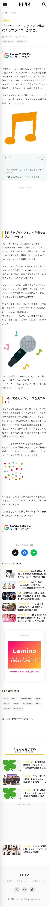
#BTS (14, 698)
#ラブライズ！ (8, 41)
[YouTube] (24, 889)
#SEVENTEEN (26, 698)
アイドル (6, 20)
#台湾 (38, 698)
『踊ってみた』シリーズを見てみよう (22, 177)
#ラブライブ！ (21, 41)
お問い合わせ (39, 881)
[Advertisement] (24, 212)
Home (4, 13)
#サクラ (7, 708)
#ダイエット (26, 703)
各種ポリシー (22, 881)
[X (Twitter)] (17, 889)
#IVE (6, 698)
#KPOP (6, 703)
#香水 (16, 703)
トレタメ (24, 874)
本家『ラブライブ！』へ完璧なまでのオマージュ (24, 170)
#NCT (38, 703)
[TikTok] (32, 889)
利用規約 (8, 881)
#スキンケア (18, 708)
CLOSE (40, 159)
